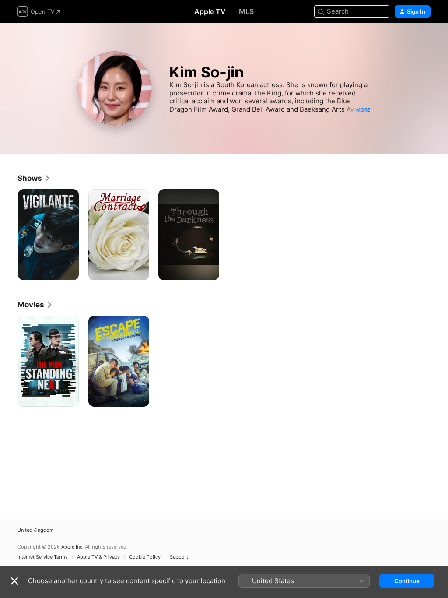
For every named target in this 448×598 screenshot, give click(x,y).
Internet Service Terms (43, 557)
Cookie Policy (145, 557)
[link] (34, 178)
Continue (407, 580)
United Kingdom (36, 530)
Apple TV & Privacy (98, 557)
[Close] (14, 581)
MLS (246, 11)
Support (179, 557)
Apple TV (210, 11)
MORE (363, 110)
